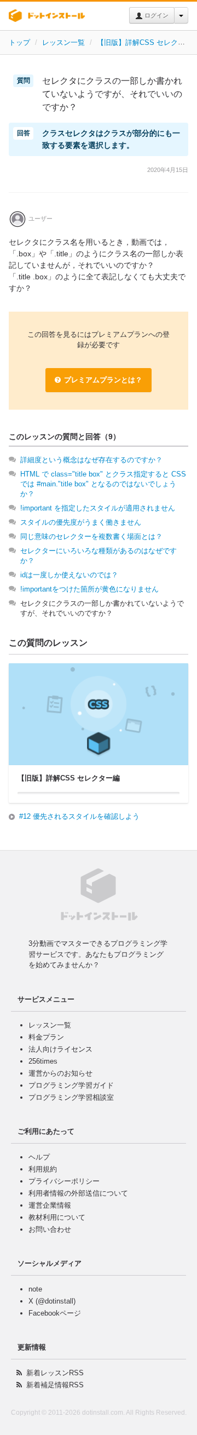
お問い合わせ (49, 1229)
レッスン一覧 (63, 42)
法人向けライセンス (60, 1049)
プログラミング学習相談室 (71, 1097)
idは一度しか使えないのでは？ (69, 575)
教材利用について (56, 1217)
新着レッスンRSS (55, 1373)
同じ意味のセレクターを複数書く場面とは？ (91, 536)
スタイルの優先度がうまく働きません (80, 522)
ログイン (156, 15)
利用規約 (42, 1169)
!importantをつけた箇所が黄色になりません (89, 589)
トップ (19, 42)
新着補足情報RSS (55, 1385)
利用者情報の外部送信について (78, 1193)
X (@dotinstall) (52, 1301)
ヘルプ (39, 1157)
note (35, 1289)
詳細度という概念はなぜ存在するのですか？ (91, 460)
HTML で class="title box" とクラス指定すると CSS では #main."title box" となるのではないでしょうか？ (103, 484)
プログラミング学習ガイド (71, 1085)
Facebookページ (54, 1313)
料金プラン (46, 1037)
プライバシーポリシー (64, 1181)
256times (42, 1061)
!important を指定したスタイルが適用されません (97, 508)
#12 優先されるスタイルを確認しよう (79, 816)
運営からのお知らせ (60, 1073)
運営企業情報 (49, 1205)
